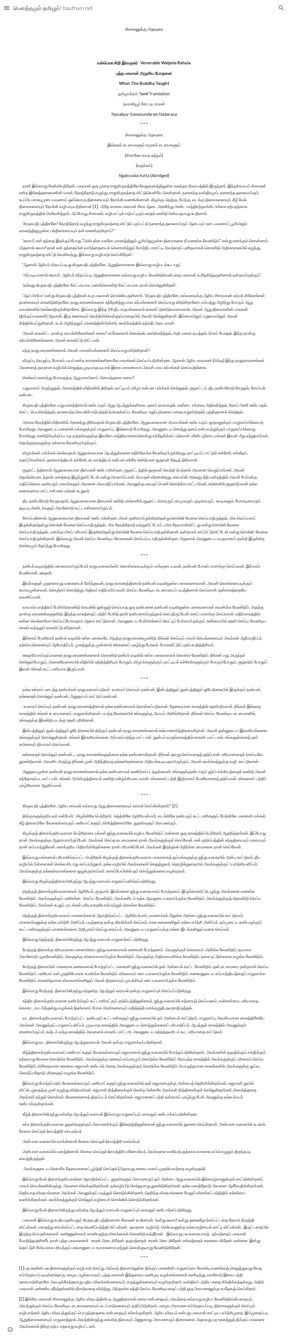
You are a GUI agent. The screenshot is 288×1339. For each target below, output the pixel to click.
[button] (7, 7)
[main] (144, 29)
